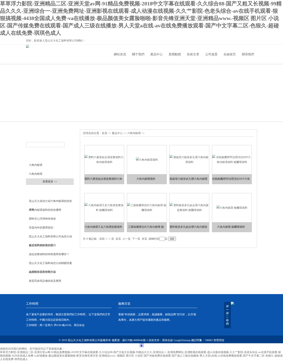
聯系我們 (248, 54)
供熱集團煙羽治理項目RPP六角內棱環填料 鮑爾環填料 (231, 180)
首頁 (104, 133)
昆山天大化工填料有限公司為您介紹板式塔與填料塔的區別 (50, 238)
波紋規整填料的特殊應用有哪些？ (49, 254)
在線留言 (230, 54)
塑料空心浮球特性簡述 (42, 218)
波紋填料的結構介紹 (41, 245)
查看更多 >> (50, 181)
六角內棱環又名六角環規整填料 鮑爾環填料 (103, 228)
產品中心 (156, 54)
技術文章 (193, 54)
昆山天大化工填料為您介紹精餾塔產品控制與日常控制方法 (50, 264)
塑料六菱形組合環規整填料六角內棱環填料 (103, 180)
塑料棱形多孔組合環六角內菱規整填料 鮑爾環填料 (188, 228)
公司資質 (211, 54)
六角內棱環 (35, 165)
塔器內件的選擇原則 (41, 227)
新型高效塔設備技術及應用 (45, 280)
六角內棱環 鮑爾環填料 (231, 226)
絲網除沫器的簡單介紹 (42, 272)
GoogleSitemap (182, 340)
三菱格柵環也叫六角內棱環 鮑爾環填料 (146, 228)
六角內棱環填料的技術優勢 (45, 209)
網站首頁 (120, 54)
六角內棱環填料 (145, 178)
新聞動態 (175, 54)
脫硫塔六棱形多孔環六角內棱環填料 (188, 180)
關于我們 (138, 54)
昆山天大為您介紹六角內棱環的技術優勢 (50, 202)
